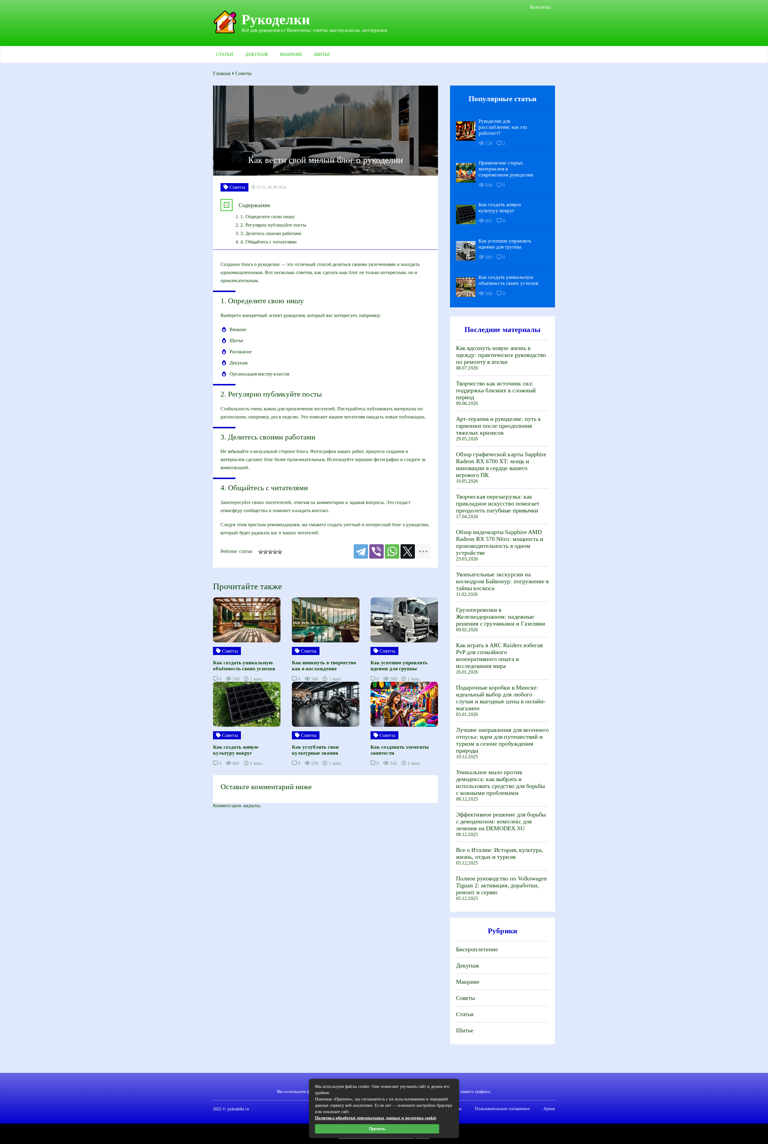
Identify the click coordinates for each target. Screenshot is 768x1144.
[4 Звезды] (275, 551)
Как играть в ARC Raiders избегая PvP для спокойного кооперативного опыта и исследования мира (499, 655)
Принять (377, 1129)
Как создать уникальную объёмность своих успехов (508, 280)
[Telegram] (361, 551)
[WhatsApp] (392, 551)
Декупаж (256, 54)
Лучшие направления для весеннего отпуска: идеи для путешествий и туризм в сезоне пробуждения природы (502, 740)
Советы (465, 998)
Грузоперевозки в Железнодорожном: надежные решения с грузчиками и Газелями (500, 616)
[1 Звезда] (260, 551)
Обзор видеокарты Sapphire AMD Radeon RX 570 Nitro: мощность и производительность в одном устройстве (499, 542)
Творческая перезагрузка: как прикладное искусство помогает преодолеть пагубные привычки (497, 503)
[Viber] (376, 551)
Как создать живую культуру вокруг (499, 207)
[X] (407, 551)
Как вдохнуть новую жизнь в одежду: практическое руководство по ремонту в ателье (501, 355)
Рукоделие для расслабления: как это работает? (502, 127)
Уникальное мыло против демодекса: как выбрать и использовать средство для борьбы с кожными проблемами (500, 782)
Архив (549, 1108)
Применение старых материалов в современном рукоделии (505, 169)
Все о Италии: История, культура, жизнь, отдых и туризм (499, 853)
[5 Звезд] (280, 551)
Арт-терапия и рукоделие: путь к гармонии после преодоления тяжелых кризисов (498, 425)
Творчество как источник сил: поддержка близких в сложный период (496, 390)
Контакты (540, 7)
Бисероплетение (477, 949)
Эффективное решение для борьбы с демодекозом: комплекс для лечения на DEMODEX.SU (501, 821)
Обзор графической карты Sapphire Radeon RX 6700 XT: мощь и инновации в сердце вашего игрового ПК (501, 464)
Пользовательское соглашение (502, 1108)
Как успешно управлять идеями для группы (504, 244)
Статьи (224, 54)
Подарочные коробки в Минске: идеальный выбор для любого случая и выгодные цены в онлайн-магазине (501, 697)
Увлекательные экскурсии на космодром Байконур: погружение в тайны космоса (502, 581)
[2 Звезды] (265, 551)
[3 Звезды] (270, 551)
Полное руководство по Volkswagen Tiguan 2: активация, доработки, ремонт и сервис (501, 885)
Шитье (322, 54)
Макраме (291, 54)
